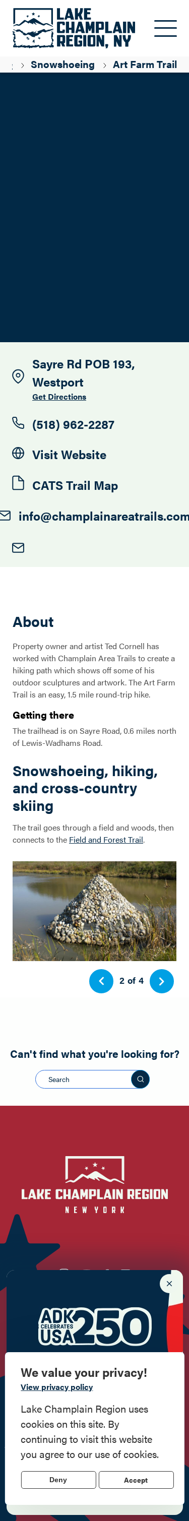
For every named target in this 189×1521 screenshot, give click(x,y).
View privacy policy (57, 1386)
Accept (136, 1480)
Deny (58, 1480)
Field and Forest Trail (106, 839)
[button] (101, 981)
